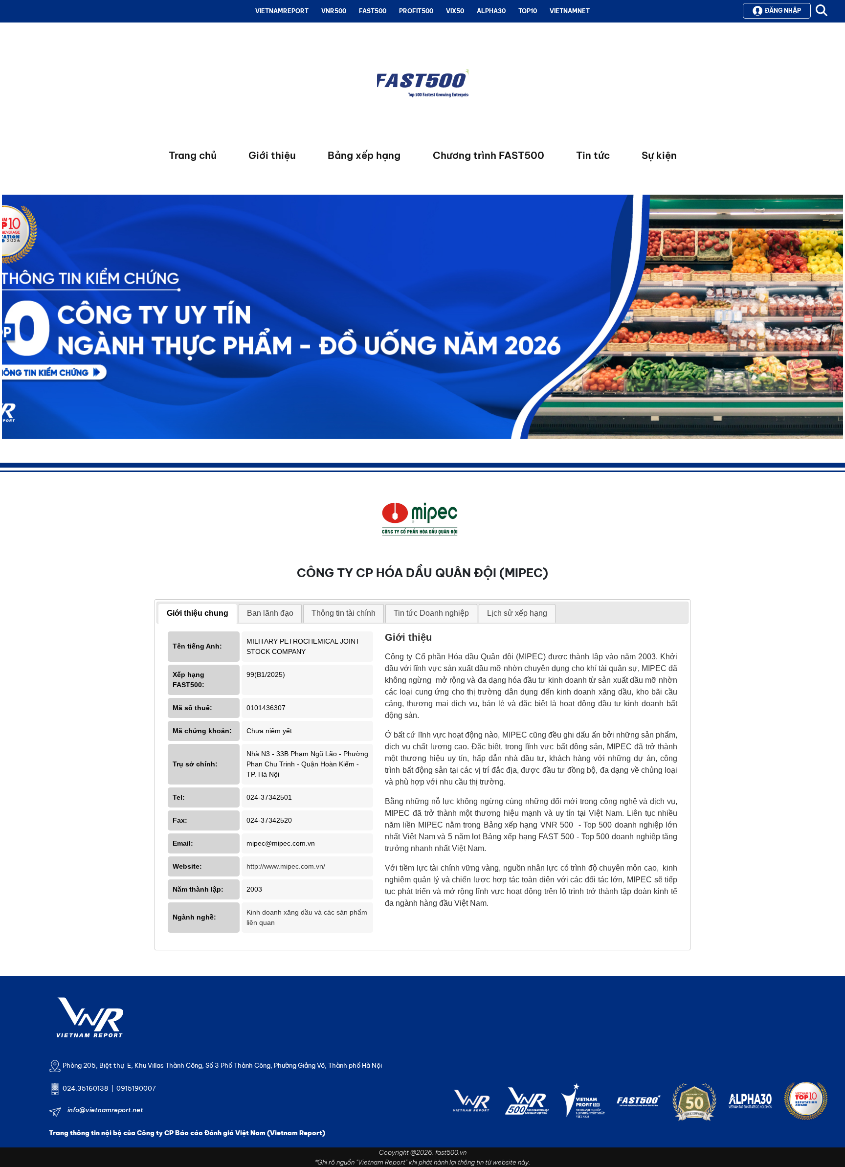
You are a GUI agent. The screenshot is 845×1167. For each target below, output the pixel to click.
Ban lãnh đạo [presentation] (270, 613)
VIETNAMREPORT (282, 11)
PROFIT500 (416, 11)
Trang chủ (193, 155)
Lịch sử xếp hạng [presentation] (517, 613)
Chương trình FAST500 (488, 155)
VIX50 (455, 11)
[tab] (197, 614)
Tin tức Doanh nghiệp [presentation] (431, 613)
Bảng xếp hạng (364, 155)
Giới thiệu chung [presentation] (197, 613)
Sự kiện (659, 155)
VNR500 (333, 11)
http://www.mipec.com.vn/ (285, 866)
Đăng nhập (783, 10)
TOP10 (527, 11)
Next (9, 319)
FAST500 (372, 11)
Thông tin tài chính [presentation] (343, 613)
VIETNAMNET (570, 11)
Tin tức (593, 155)
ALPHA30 (491, 11)
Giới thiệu (272, 155)
